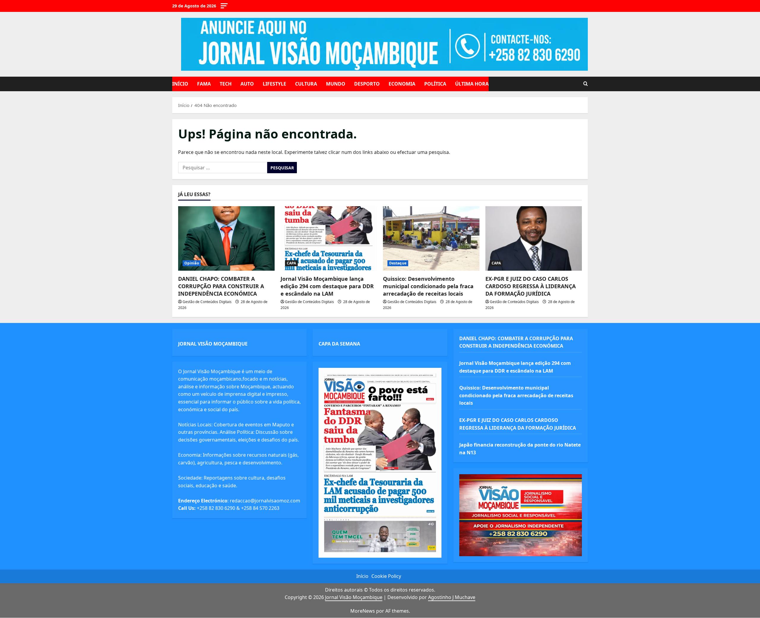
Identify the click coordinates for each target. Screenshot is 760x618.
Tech (226, 84)
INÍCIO (180, 84)
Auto (247, 84)
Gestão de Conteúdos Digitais (207, 301)
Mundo (335, 84)
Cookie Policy (386, 576)
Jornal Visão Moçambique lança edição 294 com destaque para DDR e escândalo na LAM (327, 286)
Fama (204, 84)
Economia (402, 84)
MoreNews (362, 611)
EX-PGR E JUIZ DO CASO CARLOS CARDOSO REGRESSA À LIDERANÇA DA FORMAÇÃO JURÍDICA (530, 286)
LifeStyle (274, 84)
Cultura (306, 84)
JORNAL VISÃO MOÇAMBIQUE (213, 343)
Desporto (367, 84)
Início (362, 576)
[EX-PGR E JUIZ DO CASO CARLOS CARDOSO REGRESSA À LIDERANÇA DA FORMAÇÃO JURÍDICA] (533, 238)
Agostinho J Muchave (451, 597)
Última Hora (472, 84)
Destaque (397, 263)
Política (435, 84)
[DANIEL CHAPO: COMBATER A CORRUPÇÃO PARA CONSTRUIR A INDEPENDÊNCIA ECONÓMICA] (226, 238)
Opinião (191, 263)
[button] (224, 5)
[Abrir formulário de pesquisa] (585, 84)
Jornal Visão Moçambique (353, 597)
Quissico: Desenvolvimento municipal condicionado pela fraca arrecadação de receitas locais (428, 286)
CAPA (291, 263)
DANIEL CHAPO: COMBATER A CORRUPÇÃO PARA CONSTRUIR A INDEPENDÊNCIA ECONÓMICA (221, 286)
